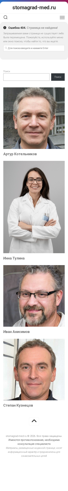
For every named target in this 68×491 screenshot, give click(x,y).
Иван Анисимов (16, 332)
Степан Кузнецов (18, 405)
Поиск (6, 71)
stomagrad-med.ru (34, 7)
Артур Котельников (20, 154)
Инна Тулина (14, 258)
